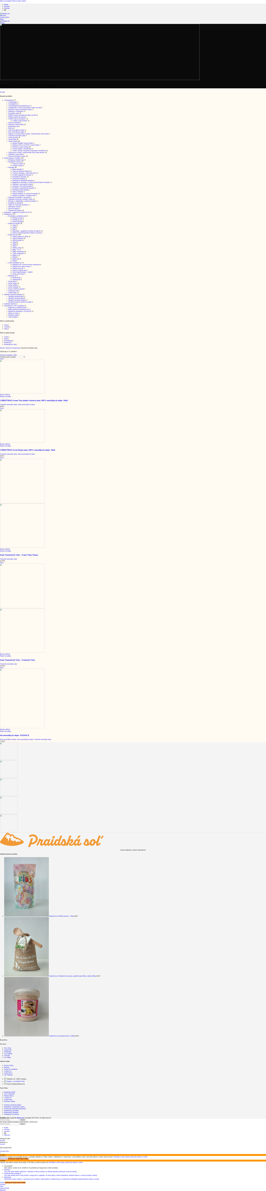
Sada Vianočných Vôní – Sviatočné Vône (17, 660)
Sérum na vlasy (13, 313)
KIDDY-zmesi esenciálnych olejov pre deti (22, 115)
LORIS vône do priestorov (17, 119)
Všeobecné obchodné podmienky (15, 1109)
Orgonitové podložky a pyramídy (19, 197)
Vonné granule (13, 137)
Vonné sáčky (12, 292)
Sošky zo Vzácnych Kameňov (18, 205)
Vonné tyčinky (13, 141)
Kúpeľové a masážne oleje (17, 307)
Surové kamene (13, 208)
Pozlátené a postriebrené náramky (23, 188)
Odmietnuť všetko (14, 1159)
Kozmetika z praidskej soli (17, 216)
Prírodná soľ (12, 276)
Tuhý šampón (12, 317)
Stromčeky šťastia (14, 207)
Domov (2, 348)
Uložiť (2, 1182)
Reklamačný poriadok (11, 1110)
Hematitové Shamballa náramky (22, 180)
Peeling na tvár (17, 220)
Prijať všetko (24, 1159)
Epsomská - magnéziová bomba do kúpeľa (26, 231)
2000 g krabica (17, 240)
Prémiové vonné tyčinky (20, 147)
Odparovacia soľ (17, 268)
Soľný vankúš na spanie (16, 289)
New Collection (9, 1094)
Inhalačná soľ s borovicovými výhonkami (26, 264)
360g (14, 244)
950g (14, 261)
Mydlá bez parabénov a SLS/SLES (19, 311)
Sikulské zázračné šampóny (17, 300)
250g (14, 242)
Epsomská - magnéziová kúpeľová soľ (17, 212)
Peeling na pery (17, 218)
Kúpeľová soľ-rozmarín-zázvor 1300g (62, 1036)
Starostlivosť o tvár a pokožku (14, 306)
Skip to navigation (6, 1)
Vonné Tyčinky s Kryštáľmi (21, 149)
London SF (8, 1050)
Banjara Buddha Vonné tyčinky (22, 143)
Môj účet (7, 1135)
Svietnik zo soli (13, 291)
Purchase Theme (9, 1101)
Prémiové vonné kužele (16, 124)
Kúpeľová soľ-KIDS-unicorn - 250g (61, 916)
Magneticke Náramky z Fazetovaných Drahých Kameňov (31, 182)
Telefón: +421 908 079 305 (16, 1081)
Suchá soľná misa (18, 274)
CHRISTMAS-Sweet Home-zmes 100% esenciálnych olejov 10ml (27, 450)
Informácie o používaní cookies (14, 1107)
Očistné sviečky (17, 165)
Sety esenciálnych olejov (16, 132)
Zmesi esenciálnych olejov (17, 156)
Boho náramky (17, 169)
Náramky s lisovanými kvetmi (22, 184)
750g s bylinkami (18, 253)
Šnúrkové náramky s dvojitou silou (23, 195)
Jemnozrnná (16, 279)
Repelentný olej (13, 126)
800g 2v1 (15, 255)
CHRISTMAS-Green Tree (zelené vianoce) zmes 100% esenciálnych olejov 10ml (34, 400)
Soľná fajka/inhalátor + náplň (22, 272)
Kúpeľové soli (13, 235)
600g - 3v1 (16, 249)
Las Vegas (7, 1057)
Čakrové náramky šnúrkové (21, 171)
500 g (14, 246)
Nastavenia (4, 1159)
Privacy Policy (9, 1065)
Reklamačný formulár (11, 1112)
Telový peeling (17, 221)
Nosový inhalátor (14, 122)
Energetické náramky (19, 177)
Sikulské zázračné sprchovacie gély (19, 302)
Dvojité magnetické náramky (21, 175)
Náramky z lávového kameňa (22, 186)
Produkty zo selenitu (15, 203)
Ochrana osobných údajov (12, 1105)
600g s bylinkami (18, 251)
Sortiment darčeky (10, 304)
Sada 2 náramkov (18, 192)
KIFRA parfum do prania (16, 117)
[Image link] (52, 846)
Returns (6, 1067)
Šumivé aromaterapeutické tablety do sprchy (26, 233)
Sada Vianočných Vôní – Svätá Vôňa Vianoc (19, 555)
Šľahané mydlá (13, 315)
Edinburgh (7, 1052)
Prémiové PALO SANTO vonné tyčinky (25, 145)
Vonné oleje (12, 139)
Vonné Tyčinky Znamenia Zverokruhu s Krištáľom (29, 150)
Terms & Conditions (10, 1069)
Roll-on (10, 128)
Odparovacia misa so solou (21, 266)
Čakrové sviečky (17, 164)
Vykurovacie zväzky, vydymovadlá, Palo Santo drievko (26, 152)
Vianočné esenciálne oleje (16, 136)
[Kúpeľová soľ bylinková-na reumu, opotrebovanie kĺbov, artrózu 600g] (26, 976)
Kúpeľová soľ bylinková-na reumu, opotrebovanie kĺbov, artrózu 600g (72, 976)
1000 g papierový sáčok (20, 236)
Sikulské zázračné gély (15, 296)
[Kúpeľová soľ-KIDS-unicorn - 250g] (26, 916)
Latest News (8, 1073)
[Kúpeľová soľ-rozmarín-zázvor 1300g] (26, 1036)
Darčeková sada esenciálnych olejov (20, 109)
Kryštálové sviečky (14, 162)
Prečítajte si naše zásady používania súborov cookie (130, 1157)
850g (14, 257)
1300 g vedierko (17, 238)
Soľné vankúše (13, 287)
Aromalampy (12, 102)
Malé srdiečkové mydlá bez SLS (19, 309)
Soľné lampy (12, 283)
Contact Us (8, 1071)
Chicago (7, 1055)
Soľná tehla (12, 281)
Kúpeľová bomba (14, 223)
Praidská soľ (8, 214)
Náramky (11, 167)
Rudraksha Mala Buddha (20, 190)
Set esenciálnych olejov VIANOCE (14, 735)
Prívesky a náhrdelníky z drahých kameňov (22, 201)
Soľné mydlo (12, 285)
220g (14, 225)
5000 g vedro (16, 248)
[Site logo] (5, 13)
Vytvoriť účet (4, 1151)
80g (13, 229)
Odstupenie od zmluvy (11, 1114)
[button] (5, 396)
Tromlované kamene (15, 210)
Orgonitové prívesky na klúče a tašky (20, 199)
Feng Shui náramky (18, 178)
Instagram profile (9, 1092)
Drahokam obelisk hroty (16, 160)
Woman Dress (8, 1096)
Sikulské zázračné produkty (13, 294)
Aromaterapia (8, 100)
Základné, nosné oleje (15, 154)
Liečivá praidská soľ (15, 263)
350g (14, 227)
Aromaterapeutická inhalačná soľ (19, 106)
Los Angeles (8, 1053)
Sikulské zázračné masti (16, 298)
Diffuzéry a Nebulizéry (15, 111)
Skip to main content (19, 1)
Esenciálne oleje (13, 113)
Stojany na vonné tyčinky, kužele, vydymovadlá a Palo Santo (28, 134)
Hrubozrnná (16, 278)
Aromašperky (12, 104)
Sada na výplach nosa (19, 270)
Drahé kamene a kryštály (12, 158)
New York (7, 1048)
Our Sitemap (8, 1075)
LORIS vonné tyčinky (19, 121)
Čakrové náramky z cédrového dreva (24, 173)
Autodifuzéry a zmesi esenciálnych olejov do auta (24, 107)
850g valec (16, 259)
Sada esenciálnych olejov (16, 130)
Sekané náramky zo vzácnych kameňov (25, 193)
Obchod (8, 348)
